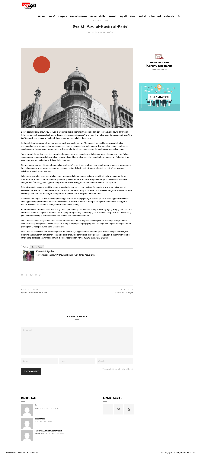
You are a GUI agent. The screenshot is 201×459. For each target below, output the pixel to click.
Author (25, 247)
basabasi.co (32, 452)
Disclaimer (11, 452)
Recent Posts (36, 247)
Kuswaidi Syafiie (105, 32)
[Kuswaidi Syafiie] (28, 260)
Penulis (21, 452)
